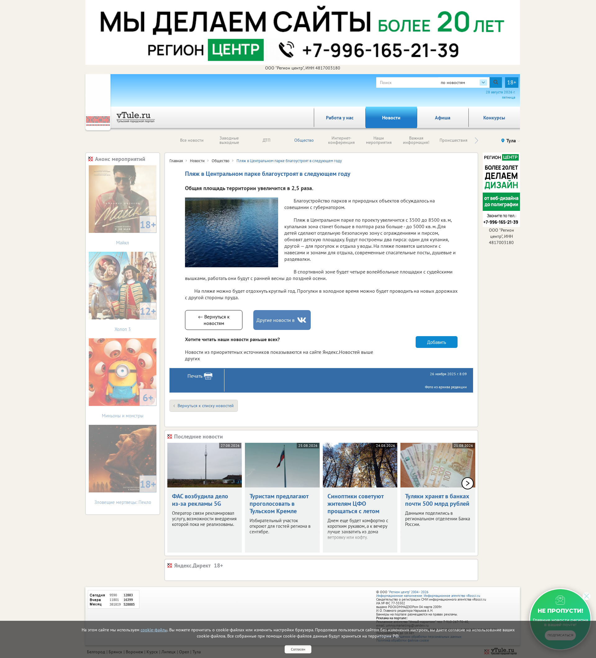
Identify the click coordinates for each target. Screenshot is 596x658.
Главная (176, 160)
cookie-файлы (154, 630)
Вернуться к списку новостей (206, 405)
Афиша (442, 117)
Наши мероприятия (379, 140)
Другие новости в (275, 320)
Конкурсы (494, 117)
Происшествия (453, 140)
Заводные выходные (229, 140)
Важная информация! (416, 140)
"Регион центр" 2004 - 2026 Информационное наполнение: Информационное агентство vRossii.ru (428, 594)
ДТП (266, 140)
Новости (391, 117)
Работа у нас (340, 117)
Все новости (192, 140)
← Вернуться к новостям (214, 319)
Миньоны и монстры (127, 405)
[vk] (302, 320)
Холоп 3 (135, 318)
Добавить (436, 342)
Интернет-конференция (341, 140)
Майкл (136, 232)
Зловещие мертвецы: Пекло (125, 491)
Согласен (298, 649)
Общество (304, 140)
